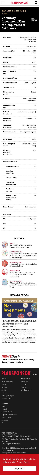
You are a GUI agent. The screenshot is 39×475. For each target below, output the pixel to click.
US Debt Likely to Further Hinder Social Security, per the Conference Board (23, 285)
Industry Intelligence (8, 395)
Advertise (5, 420)
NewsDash (24, 382)
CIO (3, 436)
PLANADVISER (11, 436)
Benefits (12, 243)
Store (3, 423)
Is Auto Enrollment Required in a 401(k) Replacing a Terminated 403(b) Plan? (22, 274)
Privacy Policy (6, 417)
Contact (4, 409)
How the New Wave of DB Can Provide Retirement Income (21, 246)
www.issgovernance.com (11, 443)
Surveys (4, 387)
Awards (4, 390)
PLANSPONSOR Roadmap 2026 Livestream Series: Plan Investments (19, 323)
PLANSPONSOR (24, 436)
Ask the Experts (15, 270)
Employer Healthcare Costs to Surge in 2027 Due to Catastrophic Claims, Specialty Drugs (23, 256)
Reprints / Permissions (9, 415)
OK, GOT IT (19, 468)
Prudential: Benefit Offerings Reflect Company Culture (23, 265)
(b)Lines (23, 384)
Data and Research (16, 252)
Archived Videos (7, 398)
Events (4, 393)
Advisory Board (7, 412)
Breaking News (26, 390)
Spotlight (24, 387)
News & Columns (7, 382)
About (4, 406)
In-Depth (4, 384)
